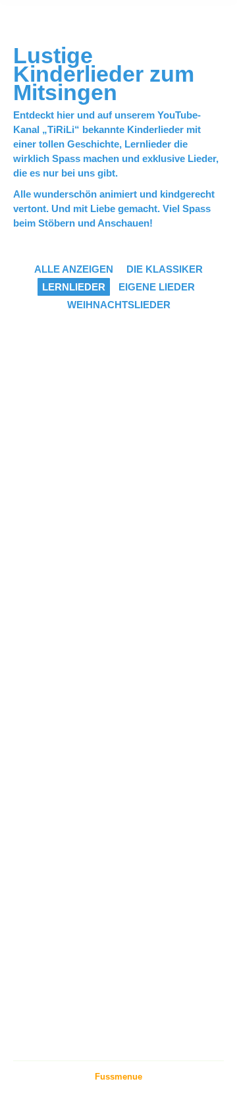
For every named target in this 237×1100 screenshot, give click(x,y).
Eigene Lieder (156, 286)
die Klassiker (164, 269)
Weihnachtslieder (119, 304)
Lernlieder (73, 286)
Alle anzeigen (73, 269)
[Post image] (105, 402)
